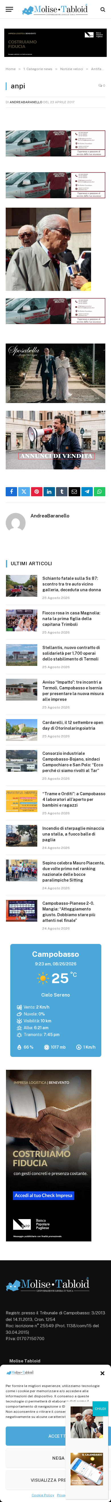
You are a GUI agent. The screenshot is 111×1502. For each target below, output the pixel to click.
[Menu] (9, 9)
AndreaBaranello (26, 102)
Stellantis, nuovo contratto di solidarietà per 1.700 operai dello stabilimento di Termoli (71, 653)
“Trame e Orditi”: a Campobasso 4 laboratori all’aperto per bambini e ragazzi (73, 799)
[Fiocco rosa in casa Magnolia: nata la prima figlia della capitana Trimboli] (21, 620)
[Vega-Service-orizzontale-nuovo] (55, 196)
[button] (102, 1373)
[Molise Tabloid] (55, 9)
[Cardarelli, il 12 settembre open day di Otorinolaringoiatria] (21, 730)
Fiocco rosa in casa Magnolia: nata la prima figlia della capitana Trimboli (71, 619)
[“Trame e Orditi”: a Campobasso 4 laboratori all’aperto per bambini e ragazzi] (21, 801)
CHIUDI (100, 1409)
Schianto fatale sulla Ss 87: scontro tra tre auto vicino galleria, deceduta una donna (71, 584)
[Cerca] (102, 9)
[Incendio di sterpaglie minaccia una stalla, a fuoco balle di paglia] (21, 836)
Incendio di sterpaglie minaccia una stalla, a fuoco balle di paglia (73, 834)
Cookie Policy (43, 1495)
